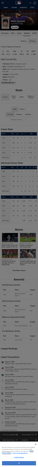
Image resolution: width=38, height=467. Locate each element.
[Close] (35, 444)
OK (19, 463)
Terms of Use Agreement (20, 453)
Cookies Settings (19, 457)
